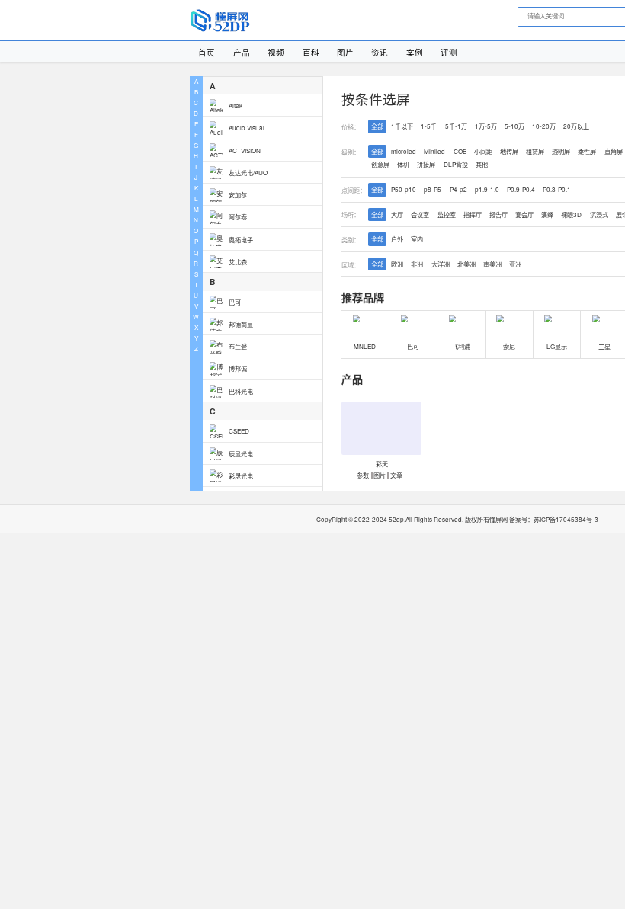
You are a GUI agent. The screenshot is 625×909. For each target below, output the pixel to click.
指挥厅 (472, 214)
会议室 (420, 214)
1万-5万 (486, 126)
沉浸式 (599, 214)
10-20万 (544, 126)
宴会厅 (524, 214)
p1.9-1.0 (487, 189)
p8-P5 (432, 189)
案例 (414, 52)
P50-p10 (403, 189)
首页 (206, 52)
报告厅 (498, 214)
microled (403, 151)
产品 (241, 52)
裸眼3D (571, 214)
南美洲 (492, 264)
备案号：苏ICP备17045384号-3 (553, 519)
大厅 (397, 214)
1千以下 (402, 126)
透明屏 (561, 151)
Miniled (434, 151)
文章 (395, 474)
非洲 (417, 264)
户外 (397, 239)
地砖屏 (509, 151)
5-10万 (514, 126)
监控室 (447, 214)
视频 (276, 52)
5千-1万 (456, 126)
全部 (377, 126)
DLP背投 (456, 164)
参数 (363, 474)
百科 (311, 52)
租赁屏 (535, 151)
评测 (449, 52)
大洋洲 (440, 264)
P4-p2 (458, 189)
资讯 (379, 52)
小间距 (483, 151)
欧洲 (397, 264)
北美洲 (466, 264)
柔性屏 (587, 151)
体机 (403, 164)
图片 (345, 52)
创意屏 (380, 164)
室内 (417, 239)
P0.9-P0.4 (521, 189)
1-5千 (429, 126)
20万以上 (576, 126)
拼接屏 (426, 164)
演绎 (547, 214)
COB (460, 151)
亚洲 (515, 264)
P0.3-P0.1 (557, 189)
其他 (482, 164)
